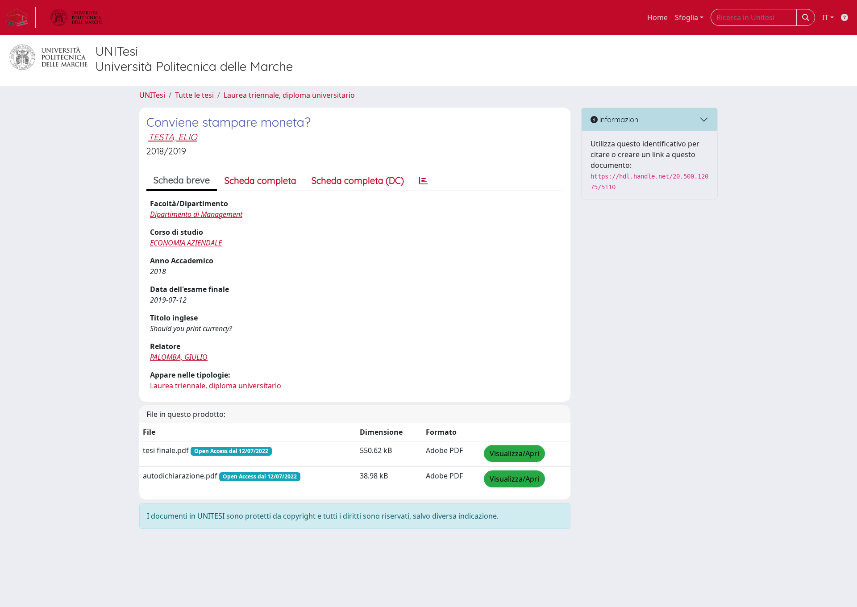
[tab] (424, 180)
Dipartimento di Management (196, 214)
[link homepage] (20, 17)
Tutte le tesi (194, 95)
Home (657, 17)
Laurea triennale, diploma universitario (289, 95)
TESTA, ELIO (172, 136)
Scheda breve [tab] (182, 180)
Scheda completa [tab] (260, 180)
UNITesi (152, 95)
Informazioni (619, 119)
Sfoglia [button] (686, 17)
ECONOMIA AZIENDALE (186, 243)
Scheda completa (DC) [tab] (358, 180)
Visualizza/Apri (514, 453)
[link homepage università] (76, 17)
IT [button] (825, 17)
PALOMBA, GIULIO (179, 357)
